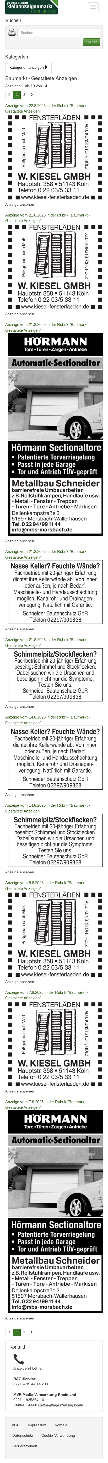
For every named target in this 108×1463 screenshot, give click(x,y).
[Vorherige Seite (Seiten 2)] (9, 1332)
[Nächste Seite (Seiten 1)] (32, 95)
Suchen (91, 42)
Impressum (37, 1425)
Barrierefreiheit (24, 1446)
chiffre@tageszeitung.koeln (60, 1405)
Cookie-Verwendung (58, 1435)
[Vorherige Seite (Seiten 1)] (9, 95)
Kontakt (61, 1425)
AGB (15, 1425)
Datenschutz (22, 1435)
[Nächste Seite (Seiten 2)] (32, 1332)
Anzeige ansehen (19, 204)
